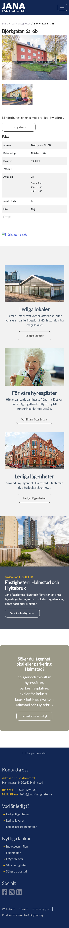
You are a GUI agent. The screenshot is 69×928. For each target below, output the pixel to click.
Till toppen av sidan (34, 753)
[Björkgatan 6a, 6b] (17, 94)
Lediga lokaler (34, 336)
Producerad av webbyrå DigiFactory (22, 915)
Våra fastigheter (16, 865)
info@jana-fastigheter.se (36, 794)
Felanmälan (13, 852)
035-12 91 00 (27, 790)
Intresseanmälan (17, 846)
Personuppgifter (41, 908)
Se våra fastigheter (22, 613)
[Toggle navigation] (62, 7)
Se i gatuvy (19, 127)
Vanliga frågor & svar (34, 419)
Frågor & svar (14, 859)
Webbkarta (8, 908)
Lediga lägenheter (34, 498)
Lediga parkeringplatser (21, 826)
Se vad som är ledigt (34, 716)
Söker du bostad (16, 871)
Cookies (23, 908)
